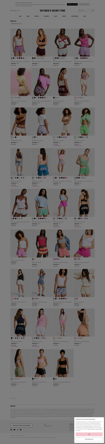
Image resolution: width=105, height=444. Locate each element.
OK (89, 434)
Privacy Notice (91, 429)
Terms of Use (99, 429)
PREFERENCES (89, 439)
